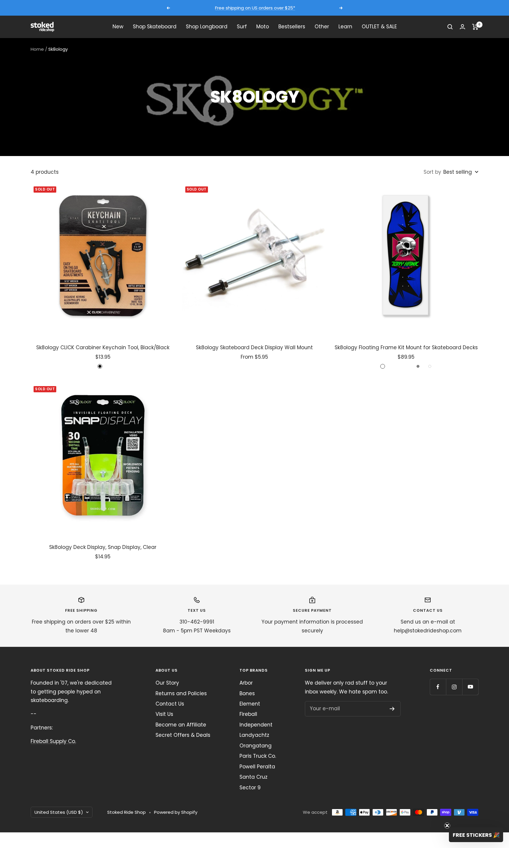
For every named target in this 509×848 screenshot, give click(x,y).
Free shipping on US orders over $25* (255, 8)
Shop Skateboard (154, 26)
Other (322, 26)
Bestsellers (291, 26)
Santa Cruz (253, 776)
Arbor (246, 682)
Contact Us (170, 703)
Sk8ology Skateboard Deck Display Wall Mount (254, 347)
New (118, 26)
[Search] (450, 26)
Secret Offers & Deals (183, 735)
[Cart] (475, 27)
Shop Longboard (206, 26)
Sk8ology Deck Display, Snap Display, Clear (102, 547)
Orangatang (255, 745)
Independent (255, 724)
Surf (242, 26)
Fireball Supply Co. (53, 741)
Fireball (248, 714)
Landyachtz (254, 735)
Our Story (167, 682)
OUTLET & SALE (379, 26)
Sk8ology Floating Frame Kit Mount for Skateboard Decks (406, 347)
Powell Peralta (257, 766)
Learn (345, 26)
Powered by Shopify (175, 812)
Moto (262, 26)
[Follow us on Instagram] (454, 687)
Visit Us (164, 714)
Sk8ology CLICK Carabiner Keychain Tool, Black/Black (102, 347)
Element (249, 703)
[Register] (392, 709)
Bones (247, 693)
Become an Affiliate (181, 724)
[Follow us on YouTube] (470, 687)
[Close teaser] (447, 826)
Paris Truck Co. (257, 756)
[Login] (462, 26)
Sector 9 (250, 787)
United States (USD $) (58, 812)
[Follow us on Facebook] (438, 687)
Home (37, 49)
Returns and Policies (181, 693)
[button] (476, 834)
